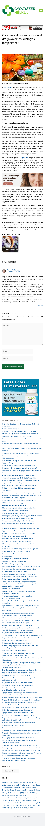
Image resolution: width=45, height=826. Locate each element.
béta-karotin (15, 785)
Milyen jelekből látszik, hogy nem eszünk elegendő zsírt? (21, 700)
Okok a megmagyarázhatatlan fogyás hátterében (19, 508)
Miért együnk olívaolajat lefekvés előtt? (15, 559)
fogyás (31, 790)
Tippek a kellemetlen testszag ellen (14, 531)
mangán (4, 800)
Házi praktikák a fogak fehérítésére (14, 650)
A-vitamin (23, 782)
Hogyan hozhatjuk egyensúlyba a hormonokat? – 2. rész (21, 750)
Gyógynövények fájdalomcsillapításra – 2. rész (18, 712)
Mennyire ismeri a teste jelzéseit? (13, 725)
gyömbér (39, 793)
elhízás (12, 790)
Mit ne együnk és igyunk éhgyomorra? (15, 755)
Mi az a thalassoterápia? (10, 429)
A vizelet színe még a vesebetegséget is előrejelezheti (20, 453)
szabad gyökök (35, 803)
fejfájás (17, 790)
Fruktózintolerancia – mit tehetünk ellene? (16, 675)
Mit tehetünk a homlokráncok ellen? (14, 572)
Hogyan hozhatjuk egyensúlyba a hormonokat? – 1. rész (21, 753)
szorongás (5, 805)
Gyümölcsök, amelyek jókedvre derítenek (16, 541)
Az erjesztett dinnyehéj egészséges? (14, 505)
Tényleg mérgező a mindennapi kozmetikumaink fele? (21, 748)
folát (3, 793)
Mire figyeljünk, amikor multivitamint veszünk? (18, 738)
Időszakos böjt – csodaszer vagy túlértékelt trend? (19, 468)
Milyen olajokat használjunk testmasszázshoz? (18, 633)
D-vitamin (17, 787)
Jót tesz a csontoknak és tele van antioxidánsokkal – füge (22, 635)
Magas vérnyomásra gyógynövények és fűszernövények (21, 730)
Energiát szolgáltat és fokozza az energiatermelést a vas (21, 670)
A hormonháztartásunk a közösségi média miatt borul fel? (22, 697)
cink (29, 785)
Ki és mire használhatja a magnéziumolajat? (17, 710)
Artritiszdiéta (6, 610)
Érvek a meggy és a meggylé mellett (14, 640)
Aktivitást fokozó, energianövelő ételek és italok (18, 722)
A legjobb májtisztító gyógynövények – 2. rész (18, 518)
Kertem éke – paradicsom (11, 589)
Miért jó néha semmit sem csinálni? (14, 536)
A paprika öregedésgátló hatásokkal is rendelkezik (19, 745)
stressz (22, 803)
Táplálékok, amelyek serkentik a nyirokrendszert (18, 685)
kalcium (12, 795)
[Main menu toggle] (41, 10)
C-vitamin (23, 785)
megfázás (11, 800)
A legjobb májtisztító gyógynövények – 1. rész (18, 521)
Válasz (40, 306)
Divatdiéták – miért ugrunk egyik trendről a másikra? (20, 707)
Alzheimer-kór (31, 782)
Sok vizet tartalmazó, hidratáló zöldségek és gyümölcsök (21, 493)
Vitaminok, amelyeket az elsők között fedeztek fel (19, 478)
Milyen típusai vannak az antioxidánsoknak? (17, 683)
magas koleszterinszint (9, 798)
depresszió (25, 787)
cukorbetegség (7, 787)
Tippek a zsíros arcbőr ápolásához (14, 561)
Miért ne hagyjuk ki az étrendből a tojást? (16, 551)
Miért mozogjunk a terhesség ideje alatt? (16, 579)
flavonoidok (24, 790)
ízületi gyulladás (27, 807)
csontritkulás (36, 785)
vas (14, 807)
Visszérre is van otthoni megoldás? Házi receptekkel (20, 549)
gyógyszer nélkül (27, 793)
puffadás (16, 803)
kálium (24, 795)
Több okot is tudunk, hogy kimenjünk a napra (17, 618)
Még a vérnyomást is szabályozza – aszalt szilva (19, 569)
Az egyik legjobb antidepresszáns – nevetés (17, 436)
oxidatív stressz (7, 803)
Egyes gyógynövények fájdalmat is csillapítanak (18, 465)
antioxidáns (6, 785)
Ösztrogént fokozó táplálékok (12, 667)
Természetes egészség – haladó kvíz (15, 510)
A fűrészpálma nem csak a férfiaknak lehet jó (17, 539)
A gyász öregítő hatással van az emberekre (17, 625)
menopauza (18, 800)
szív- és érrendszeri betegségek (30, 805)
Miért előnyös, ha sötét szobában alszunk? (17, 643)
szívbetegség (7, 807)
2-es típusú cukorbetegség (10, 782)
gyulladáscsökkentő (12, 793)
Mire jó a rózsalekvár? (9, 728)
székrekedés (14, 805)
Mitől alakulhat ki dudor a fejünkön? (14, 513)
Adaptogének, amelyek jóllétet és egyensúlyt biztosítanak (22, 516)
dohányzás (32, 787)
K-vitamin (5, 795)
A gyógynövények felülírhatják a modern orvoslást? (19, 485)
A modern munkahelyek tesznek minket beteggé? (19, 475)
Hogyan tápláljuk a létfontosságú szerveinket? (18, 672)
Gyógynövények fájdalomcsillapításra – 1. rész (18, 715)
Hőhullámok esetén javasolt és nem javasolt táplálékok (21, 566)
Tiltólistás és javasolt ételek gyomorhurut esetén (18, 503)
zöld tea (18, 807)
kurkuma (19, 795)
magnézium (36, 798)
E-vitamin (5, 790)
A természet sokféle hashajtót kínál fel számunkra (19, 533)
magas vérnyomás (24, 798)
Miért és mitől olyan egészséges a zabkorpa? (17, 564)
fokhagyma (37, 790)
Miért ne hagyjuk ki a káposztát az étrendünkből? (19, 500)
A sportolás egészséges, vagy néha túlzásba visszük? (20, 638)
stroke (27, 803)
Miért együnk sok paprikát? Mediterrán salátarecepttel (20, 528)
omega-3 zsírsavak (30, 800)
